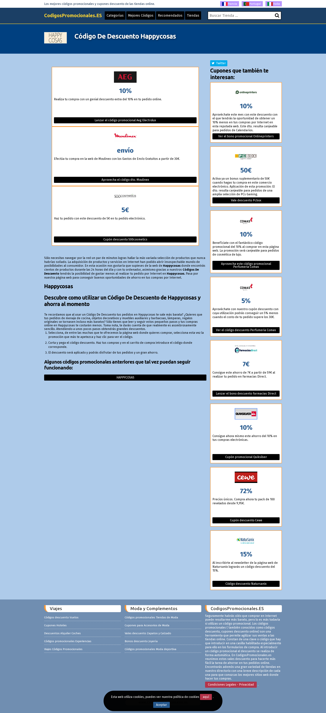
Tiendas (193, 15)
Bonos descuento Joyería (141, 641)
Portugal (255, 3)
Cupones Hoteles (55, 625)
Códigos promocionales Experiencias (67, 641)
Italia (276, 3)
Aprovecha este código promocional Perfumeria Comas (246, 265)
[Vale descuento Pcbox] (246, 157)
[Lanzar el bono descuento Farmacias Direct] (246, 350)
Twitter (220, 63)
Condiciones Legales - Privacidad (231, 684)
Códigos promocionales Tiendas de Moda (151, 617)
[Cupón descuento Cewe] (246, 477)
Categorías (115, 15)
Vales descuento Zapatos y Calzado (148, 633)
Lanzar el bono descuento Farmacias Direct (246, 393)
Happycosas (125, 377)
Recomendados (170, 15)
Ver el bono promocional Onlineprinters (246, 136)
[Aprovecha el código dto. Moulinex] (125, 137)
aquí (206, 697)
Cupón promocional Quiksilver (246, 457)
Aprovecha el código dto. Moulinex (125, 180)
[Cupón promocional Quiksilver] (246, 414)
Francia (232, 3)
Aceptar (161, 705)
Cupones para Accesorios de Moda (147, 625)
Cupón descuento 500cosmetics (125, 239)
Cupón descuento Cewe (246, 520)
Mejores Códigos (140, 15)
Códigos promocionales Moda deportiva (150, 649)
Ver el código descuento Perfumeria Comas (246, 330)
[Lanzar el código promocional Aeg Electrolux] (125, 77)
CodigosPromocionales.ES (73, 15)
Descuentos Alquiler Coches (62, 633)
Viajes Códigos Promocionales (63, 649)
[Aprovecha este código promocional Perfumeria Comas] (246, 221)
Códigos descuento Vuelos (61, 617)
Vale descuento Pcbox (246, 200)
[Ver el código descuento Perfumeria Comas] (246, 287)
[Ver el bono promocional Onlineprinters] (246, 92)
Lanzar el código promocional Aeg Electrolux (125, 120)
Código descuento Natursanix (246, 584)
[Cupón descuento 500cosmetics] (125, 196)
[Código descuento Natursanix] (246, 541)
